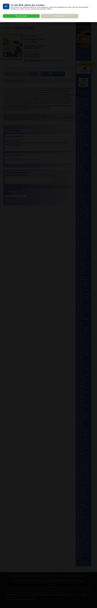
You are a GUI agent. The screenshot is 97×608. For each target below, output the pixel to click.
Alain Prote (33, 52)
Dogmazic (35, 590)
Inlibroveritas (63, 590)
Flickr (48, 590)
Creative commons (24, 590)
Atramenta (72, 587)
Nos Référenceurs (60, 592)
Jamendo (73, 590)
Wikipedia (33, 592)
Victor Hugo (30, 36)
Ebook (42, 590)
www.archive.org (22, 595)
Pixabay (50, 592)
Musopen (14, 592)
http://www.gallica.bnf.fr (18, 110)
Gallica (54, 590)
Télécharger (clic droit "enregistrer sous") (15, 74)
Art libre (63, 587)
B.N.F (15, 590)
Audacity (80, 587)
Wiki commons (24, 592)
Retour (18, 28)
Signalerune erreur (45, 74)
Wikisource (42, 592)
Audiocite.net (42, 46)
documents (28, 28)
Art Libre (50, 115)
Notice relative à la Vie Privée (38, 587)
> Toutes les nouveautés (83, 52)
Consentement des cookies (16, 587)
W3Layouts (76, 595)
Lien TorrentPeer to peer (33, 74)
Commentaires (58, 73)
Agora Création (12, 597)
